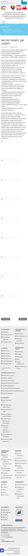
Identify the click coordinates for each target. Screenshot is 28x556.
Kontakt (5, 519)
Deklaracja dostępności (13, 553)
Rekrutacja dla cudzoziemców (6, 469)
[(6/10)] (10, 227)
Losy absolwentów (7, 361)
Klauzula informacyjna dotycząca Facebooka (10, 551)
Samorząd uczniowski (19, 339)
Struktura (5, 487)
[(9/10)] (10, 285)
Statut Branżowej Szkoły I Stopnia (7, 406)
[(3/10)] (10, 169)
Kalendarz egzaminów (8, 385)
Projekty (5, 515)
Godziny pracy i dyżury (8, 375)
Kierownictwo (20, 333)
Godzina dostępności (8, 393)
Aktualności (6, 510)
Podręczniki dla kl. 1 (7, 343)
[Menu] (3, 22)
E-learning (19, 458)
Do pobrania (6, 495)
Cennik (4, 492)
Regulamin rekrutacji (5, 456)
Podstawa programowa (20, 467)
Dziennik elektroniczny (20, 454)
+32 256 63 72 (5, 1)
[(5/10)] (10, 208)
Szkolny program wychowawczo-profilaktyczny (7, 421)
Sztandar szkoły (7, 356)
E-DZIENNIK (23, 2)
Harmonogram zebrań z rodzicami (11, 388)
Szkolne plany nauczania (20, 471)
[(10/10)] (10, 304)
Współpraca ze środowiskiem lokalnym (20, 489)
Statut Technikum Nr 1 (7, 401)
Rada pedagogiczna (22, 336)
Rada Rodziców (20, 343)
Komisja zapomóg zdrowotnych (7, 435)
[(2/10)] (10, 150)
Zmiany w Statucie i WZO (7, 410)
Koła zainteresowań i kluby (22, 367)
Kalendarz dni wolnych (8, 380)
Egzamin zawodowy (22, 463)
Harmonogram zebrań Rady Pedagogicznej (13, 391)
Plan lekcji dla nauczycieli (6, 338)
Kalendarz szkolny (7, 378)
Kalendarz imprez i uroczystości (11, 383)
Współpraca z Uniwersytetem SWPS (20, 496)
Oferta (4, 489)
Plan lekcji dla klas (7, 334)
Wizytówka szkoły (7, 363)
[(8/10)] (10, 266)
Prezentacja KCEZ (7, 358)
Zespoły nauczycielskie (20, 363)
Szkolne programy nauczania (21, 476)
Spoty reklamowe (7, 478)
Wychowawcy (20, 351)
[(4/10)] (10, 188)
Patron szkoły (6, 351)
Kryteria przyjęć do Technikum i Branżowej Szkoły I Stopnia (7, 463)
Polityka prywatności (14, 548)
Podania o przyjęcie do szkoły (7, 474)
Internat (5, 484)
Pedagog (19, 354)
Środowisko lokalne (21, 484)
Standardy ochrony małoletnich (7, 440)
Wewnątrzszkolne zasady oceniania (7, 415)
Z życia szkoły (7, 512)
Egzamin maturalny (21, 460)
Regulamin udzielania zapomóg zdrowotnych (6, 429)
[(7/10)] (10, 246)
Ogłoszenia (5, 332)
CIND (18, 359)
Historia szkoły (6, 353)
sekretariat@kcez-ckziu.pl (7, 3)
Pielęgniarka (20, 356)
